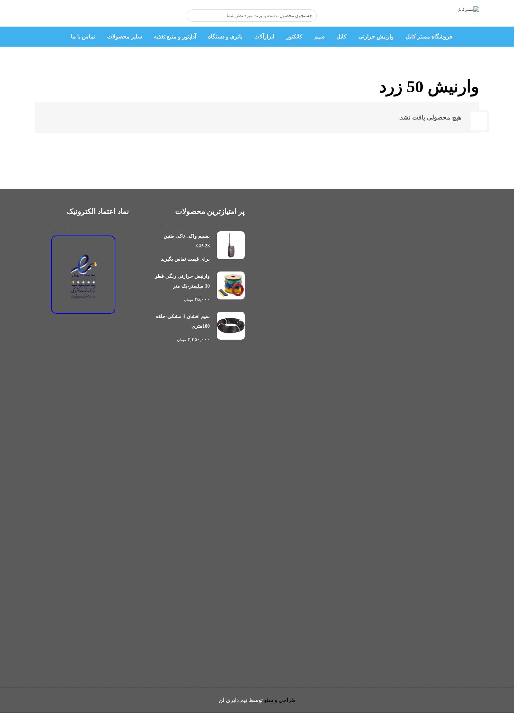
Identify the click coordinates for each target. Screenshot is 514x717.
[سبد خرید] (101, 16)
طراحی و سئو (280, 700)
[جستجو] (195, 16)
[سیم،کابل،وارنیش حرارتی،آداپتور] (467, 16)
